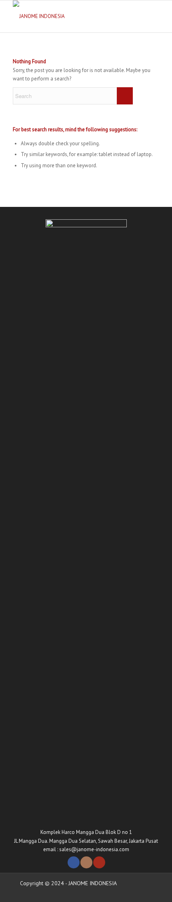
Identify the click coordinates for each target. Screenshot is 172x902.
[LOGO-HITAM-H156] (71, 16)
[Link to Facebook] (74, 862)
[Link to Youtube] (99, 862)
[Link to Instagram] (86, 862)
